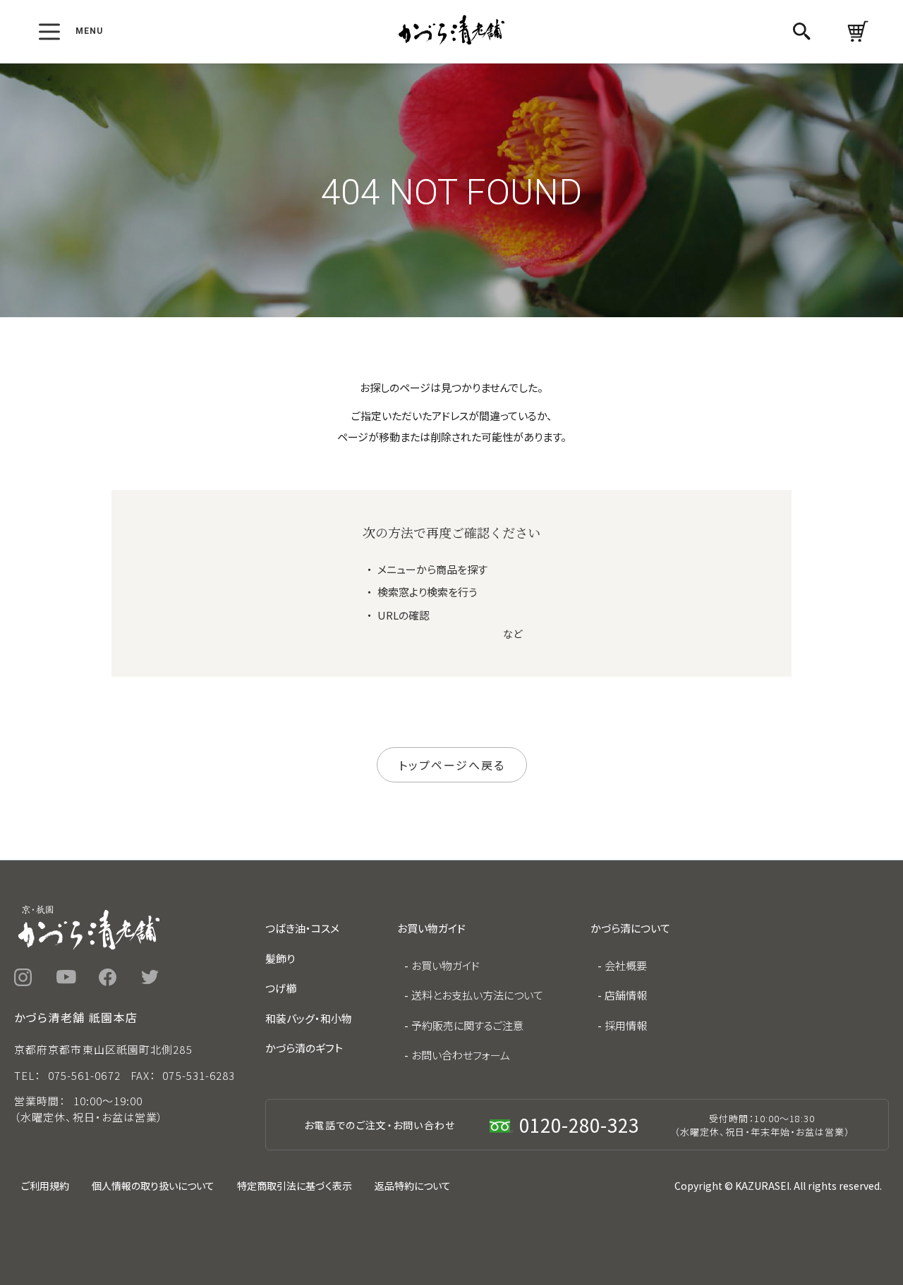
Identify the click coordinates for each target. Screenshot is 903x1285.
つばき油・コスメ (302, 928)
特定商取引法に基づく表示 (294, 1186)
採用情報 (626, 1025)
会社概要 (626, 965)
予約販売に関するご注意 (467, 1025)
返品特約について (413, 1186)
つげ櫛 (280, 987)
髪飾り (280, 958)
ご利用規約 (45, 1186)
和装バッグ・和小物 (308, 1018)
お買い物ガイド (445, 965)
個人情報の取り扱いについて (153, 1186)
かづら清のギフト (304, 1047)
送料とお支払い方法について (477, 995)
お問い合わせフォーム (460, 1054)
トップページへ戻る (452, 764)
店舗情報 (626, 995)
